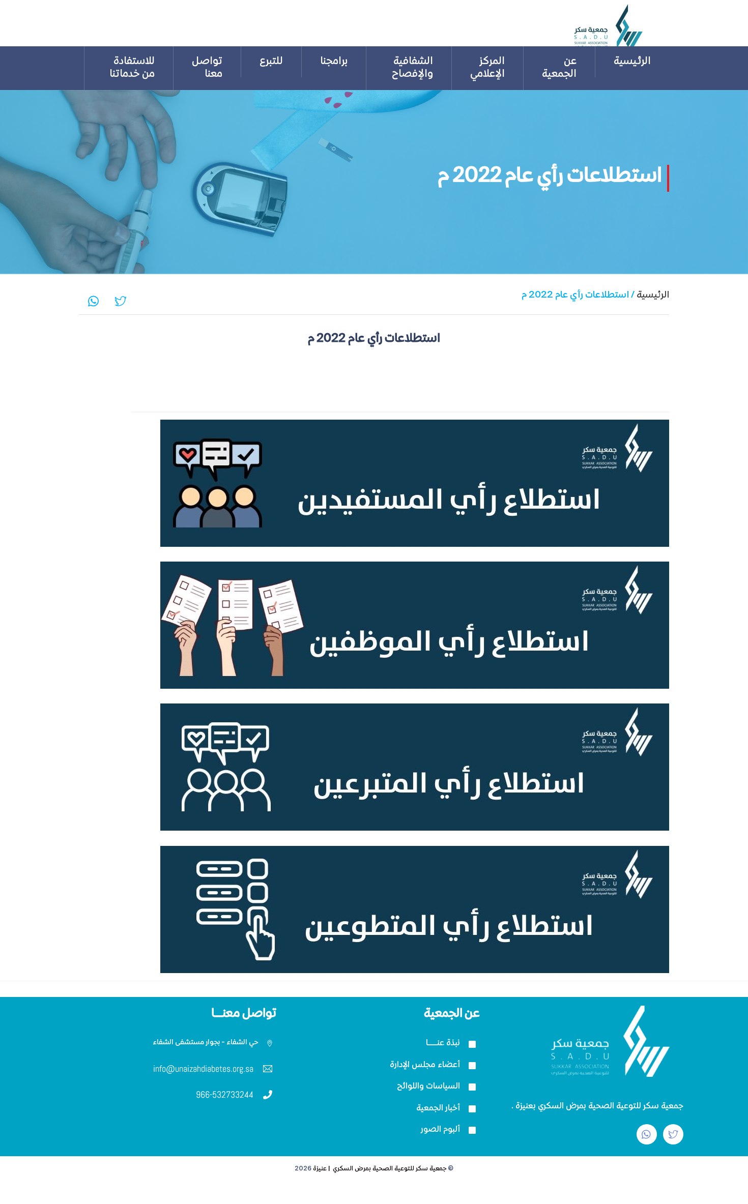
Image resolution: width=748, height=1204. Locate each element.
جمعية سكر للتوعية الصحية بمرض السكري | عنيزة (379, 1169)
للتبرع (271, 61)
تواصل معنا (207, 68)
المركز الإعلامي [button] (487, 68)
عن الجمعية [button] (559, 68)
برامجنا (334, 61)
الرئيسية (632, 61)
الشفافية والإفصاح (412, 68)
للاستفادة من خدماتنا (132, 68)
